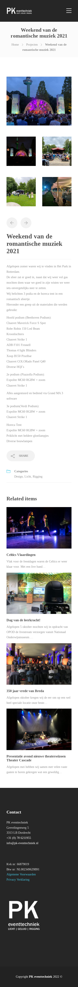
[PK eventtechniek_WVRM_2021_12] (57, 153)
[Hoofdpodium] (39, 103)
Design (18, 476)
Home (15, 44)
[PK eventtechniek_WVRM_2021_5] (57, 193)
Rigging (37, 476)
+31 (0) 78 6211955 (18, 838)
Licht (27, 476)
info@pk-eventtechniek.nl (22, 843)
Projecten (32, 44)
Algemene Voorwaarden (21, 874)
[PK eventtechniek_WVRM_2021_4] (21, 153)
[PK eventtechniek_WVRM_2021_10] (21, 193)
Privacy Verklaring (17, 879)
